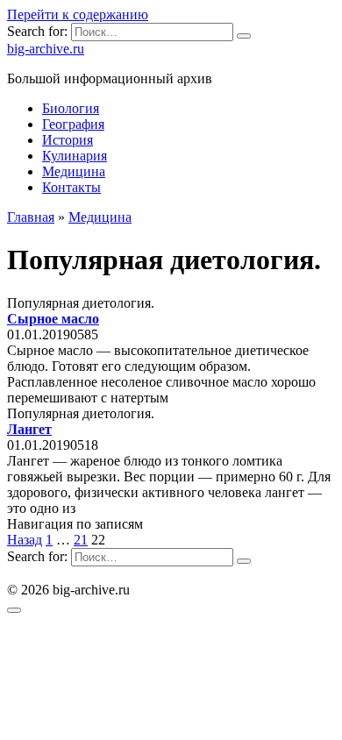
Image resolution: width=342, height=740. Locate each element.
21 (81, 539)
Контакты (71, 187)
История (67, 139)
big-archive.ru (45, 48)
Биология (70, 108)
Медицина (73, 171)
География (73, 124)
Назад (24, 539)
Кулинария (74, 155)
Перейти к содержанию (77, 14)
